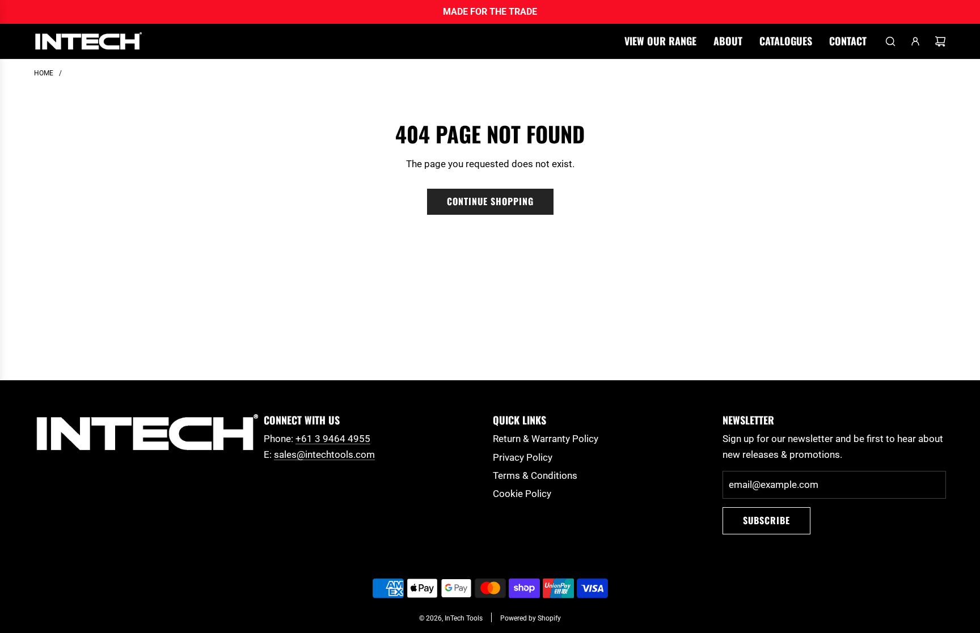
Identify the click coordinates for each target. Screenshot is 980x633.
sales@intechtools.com (324, 454)
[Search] (890, 41)
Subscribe (766, 520)
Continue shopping (490, 201)
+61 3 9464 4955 (332, 438)
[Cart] (940, 41)
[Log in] (915, 41)
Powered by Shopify (530, 618)
